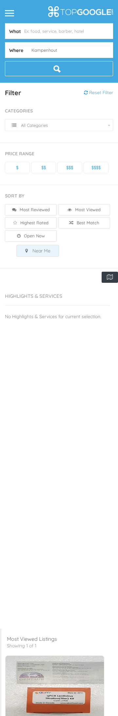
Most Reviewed (34, 209)
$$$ (69, 167)
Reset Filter (100, 92)
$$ (43, 167)
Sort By (14, 196)
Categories (19, 111)
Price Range (19, 154)
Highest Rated (34, 222)
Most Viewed (87, 209)
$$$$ (96, 167)
